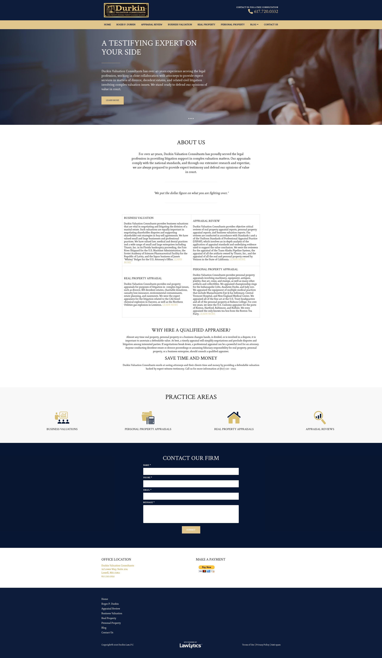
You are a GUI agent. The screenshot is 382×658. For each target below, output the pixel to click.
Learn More (112, 100)
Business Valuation (180, 24)
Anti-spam (276, 645)
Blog (253, 24)
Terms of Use (248, 645)
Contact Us (271, 24)
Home (107, 24)
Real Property (206, 24)
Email (147, 490)
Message (149, 502)
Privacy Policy (262, 645)
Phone (147, 478)
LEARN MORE (237, 259)
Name (147, 465)
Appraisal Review (151, 24)
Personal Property (233, 24)
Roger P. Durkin (125, 24)
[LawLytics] (191, 645)
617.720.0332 (266, 11)
